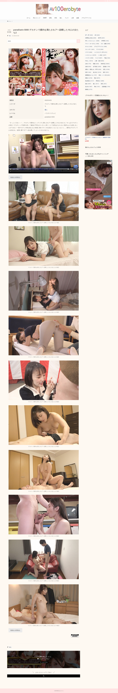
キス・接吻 (105, 43)
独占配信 (89, 81)
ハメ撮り (102, 55)
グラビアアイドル (100, 46)
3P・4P (89, 35)
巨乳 (106, 69)
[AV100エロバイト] (59, 9)
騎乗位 (88, 89)
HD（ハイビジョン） (92, 41)
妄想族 (106, 66)
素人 (10, 35)
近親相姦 (106, 86)
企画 (88, 63)
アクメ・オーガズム (92, 43)
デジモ (99, 49)
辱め (97, 86)
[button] (43, 675)
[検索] (110, 1)
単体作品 (105, 63)
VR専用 (105, 41)
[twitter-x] (105, 1)
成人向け (97, 72)
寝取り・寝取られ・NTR (93, 69)
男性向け (100, 81)
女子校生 (97, 66)
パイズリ (89, 58)
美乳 (104, 83)
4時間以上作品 (90, 38)
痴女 (88, 83)
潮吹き (88, 78)
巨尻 (88, 72)
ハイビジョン (90, 55)
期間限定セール (91, 75)
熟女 (97, 78)
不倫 (107, 58)
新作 (106, 72)
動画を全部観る (15, 177)
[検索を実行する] (78, 41)
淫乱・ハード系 (104, 75)
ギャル (88, 46)
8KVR (101, 38)
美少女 (88, 86)
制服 (96, 63)
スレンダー (89, 49)
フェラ (98, 58)
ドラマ (88, 52)
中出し (89, 61)
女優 (88, 66)
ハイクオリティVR (100, 52)
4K (97, 35)
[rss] (107, 1)
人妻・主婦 (99, 61)
